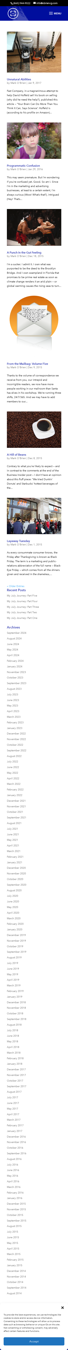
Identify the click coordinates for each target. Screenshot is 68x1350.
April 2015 (13, 1248)
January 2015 (14, 1265)
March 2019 (13, 985)
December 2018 (16, 1002)
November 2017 (16, 1075)
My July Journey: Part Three (23, 606)
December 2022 (16, 733)
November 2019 (16, 940)
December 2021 (16, 800)
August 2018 (14, 1024)
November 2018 (16, 1007)
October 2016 (15, 1147)
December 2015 (16, 1203)
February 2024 (15, 660)
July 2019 (12, 963)
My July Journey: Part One (22, 618)
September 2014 (16, 1287)
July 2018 (12, 1030)
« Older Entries (15, 586)
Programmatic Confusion (23, 165)
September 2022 (16, 750)
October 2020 (15, 879)
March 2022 (13, 784)
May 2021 (12, 839)
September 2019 (16, 951)
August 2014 (14, 1293)
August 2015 (14, 1226)
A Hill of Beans (16, 454)
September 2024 (16, 632)
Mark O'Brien (18, 83)
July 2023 (12, 694)
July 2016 (12, 1164)
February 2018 (15, 1058)
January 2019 (14, 996)
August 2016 (14, 1159)
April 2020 (13, 912)
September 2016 (16, 1153)
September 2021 (16, 817)
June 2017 (13, 1103)
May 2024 (12, 649)
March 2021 (13, 851)
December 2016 (16, 1136)
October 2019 (15, 946)
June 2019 (13, 968)
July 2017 (12, 1097)
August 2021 (14, 823)
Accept (34, 1341)
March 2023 (13, 716)
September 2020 (16, 884)
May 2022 (12, 772)
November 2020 (16, 873)
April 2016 (13, 1181)
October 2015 (15, 1215)
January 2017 (14, 1131)
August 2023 (14, 688)
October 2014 (15, 1282)
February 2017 (15, 1125)
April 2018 (13, 1047)
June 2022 (13, 767)
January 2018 (14, 1063)
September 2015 (16, 1220)
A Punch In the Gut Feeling (24, 252)
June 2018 (13, 1035)
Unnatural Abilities (19, 79)
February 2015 (15, 1259)
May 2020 (12, 907)
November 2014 (16, 1276)
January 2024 (14, 666)
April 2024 (13, 655)
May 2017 (12, 1108)
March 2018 (13, 1052)
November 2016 (16, 1142)
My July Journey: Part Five (22, 595)
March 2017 (13, 1119)
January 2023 (14, 728)
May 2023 (12, 705)
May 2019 (12, 974)
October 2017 (15, 1080)
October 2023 (15, 677)
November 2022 (16, 739)
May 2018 (12, 1041)
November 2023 (16, 672)
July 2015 (12, 1231)
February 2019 (15, 991)
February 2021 (15, 856)
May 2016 (12, 1175)
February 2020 (15, 923)
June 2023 (13, 700)
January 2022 (14, 795)
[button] (62, 1307)
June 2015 (13, 1237)
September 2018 (16, 1019)
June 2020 (13, 901)
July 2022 (12, 761)
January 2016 (14, 1198)
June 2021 (13, 834)
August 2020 (14, 890)
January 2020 (14, 929)
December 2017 (16, 1069)
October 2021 (15, 811)
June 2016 (13, 1170)
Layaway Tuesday (18, 541)
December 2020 (16, 867)
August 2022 (14, 756)
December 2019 (16, 935)
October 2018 (15, 1013)
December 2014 (16, 1271)
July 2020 (12, 895)
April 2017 (13, 1114)
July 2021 (12, 828)
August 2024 (14, 638)
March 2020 (13, 918)
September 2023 (16, 683)
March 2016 (13, 1187)
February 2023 (15, 722)
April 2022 (13, 778)
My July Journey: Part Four (22, 601)
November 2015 (16, 1209)
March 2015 (13, 1254)
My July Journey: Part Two (22, 612)
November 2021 (16, 806)
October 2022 (15, 744)
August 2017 (14, 1091)
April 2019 (13, 979)
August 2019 (14, 957)
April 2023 (13, 711)
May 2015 (12, 1243)
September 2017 (16, 1086)
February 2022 (15, 789)
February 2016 (15, 1192)
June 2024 (13, 644)
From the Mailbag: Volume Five (27, 363)
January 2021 (14, 862)
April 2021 (13, 845)
